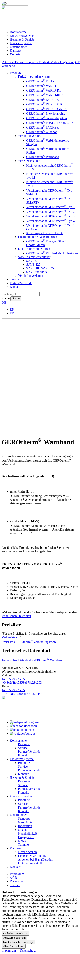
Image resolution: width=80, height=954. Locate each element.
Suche (6, 298)
